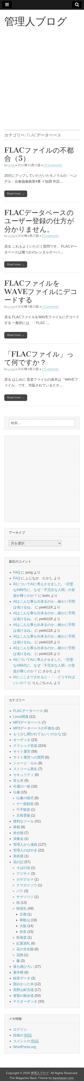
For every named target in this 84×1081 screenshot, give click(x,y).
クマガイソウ (26, 885)
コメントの (26, 1041)
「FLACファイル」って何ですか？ (39, 358)
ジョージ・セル (25, 763)
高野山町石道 (23, 990)
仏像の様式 (25, 798)
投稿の (22, 1035)
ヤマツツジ (25, 897)
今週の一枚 (21, 786)
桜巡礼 (21, 908)
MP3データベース (27, 722)
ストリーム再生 (25, 769)
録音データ (21, 978)
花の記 (18, 862)
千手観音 (23, 809)
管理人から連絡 (25, 844)
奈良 (23, 932)
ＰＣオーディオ (25, 1001)
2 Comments (50, 369)
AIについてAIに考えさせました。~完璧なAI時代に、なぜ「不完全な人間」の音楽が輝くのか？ (44, 589)
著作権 (18, 972)
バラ (19, 891)
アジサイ (23, 873)
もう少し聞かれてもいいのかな (37, 734)
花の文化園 (25, 949)
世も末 (18, 780)
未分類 (18, 833)
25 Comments (53, 165)
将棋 (16, 827)
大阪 (23, 926)
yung (11, 165)
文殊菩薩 (23, 815)
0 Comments (50, 235)
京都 (23, 914)
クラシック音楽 (25, 746)
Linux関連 (20, 716)
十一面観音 (25, 804)
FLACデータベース (28, 711)
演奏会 (18, 839)
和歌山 (25, 920)
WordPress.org (24, 1047)
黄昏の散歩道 (23, 995)
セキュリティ (23, 775)
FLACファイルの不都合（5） (39, 154)
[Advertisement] (42, 84)
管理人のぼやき (25, 850)
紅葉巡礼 (23, 943)
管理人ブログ (35, 21)
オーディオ (21, 740)
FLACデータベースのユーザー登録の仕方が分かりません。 (39, 221)
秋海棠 (21, 937)
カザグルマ (25, 879)
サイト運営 (21, 751)
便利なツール (23, 821)
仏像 (16, 792)
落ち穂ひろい (23, 966)
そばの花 (23, 868)
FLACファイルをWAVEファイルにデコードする (40, 291)
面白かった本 (23, 984)
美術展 (18, 856)
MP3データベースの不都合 (34, 728)
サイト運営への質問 (28, 757)
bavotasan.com (63, 1078)
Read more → (15, 193)
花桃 (19, 955)
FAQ (16, 572)
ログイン (20, 1029)
